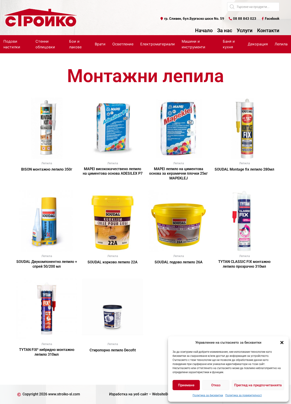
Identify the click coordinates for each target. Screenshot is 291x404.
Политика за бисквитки (208, 395)
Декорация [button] (258, 44)
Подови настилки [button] (11, 44)
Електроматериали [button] (157, 44)
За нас (224, 30)
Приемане (186, 385)
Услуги (245, 30)
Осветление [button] (122, 44)
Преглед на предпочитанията (258, 385)
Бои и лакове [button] (75, 44)
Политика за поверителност (243, 395)
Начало (204, 30)
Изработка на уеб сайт (128, 394)
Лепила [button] (281, 44)
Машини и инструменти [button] (193, 44)
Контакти (268, 30)
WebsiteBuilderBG (167, 394)
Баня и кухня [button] (229, 44)
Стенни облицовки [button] (45, 44)
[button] (282, 342)
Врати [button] (100, 44)
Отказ (216, 385)
